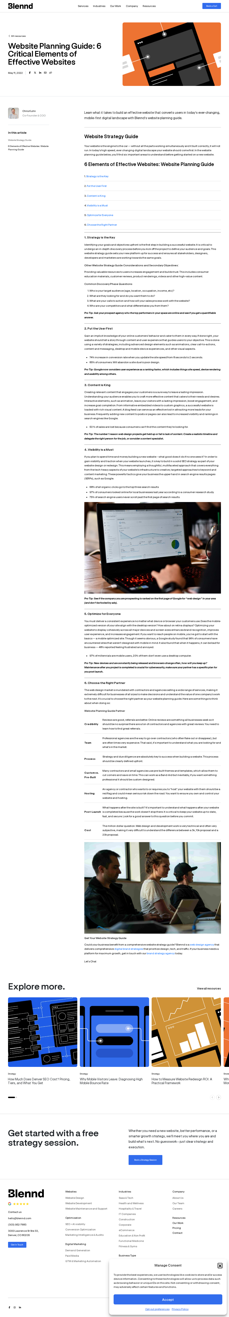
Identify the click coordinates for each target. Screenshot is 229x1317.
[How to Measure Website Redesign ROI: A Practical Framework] (186, 1044)
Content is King (96, 195)
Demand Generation (77, 1250)
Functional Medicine (131, 1240)
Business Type (127, 1255)
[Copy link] (50, 73)
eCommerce (126, 1230)
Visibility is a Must (97, 205)
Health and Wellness (131, 1203)
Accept (168, 1299)
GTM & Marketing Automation (83, 1261)
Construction (127, 1219)
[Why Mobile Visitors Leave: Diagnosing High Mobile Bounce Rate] (114, 1044)
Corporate (125, 1224)
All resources (18, 36)
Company (132, 5)
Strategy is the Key (97, 176)
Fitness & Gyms (128, 1246)
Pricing (176, 1227)
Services (83, 5)
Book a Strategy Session (145, 1159)
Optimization (73, 1217)
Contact (177, 1232)
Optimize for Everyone (100, 215)
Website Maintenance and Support (86, 1208)
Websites (70, 1191)
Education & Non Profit (132, 1235)
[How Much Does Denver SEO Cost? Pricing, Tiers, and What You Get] (42, 1044)
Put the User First (97, 185)
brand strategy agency (161, 953)
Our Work (115, 5)
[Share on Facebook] (29, 73)
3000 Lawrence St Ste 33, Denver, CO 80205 (23, 1232)
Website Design (74, 1197)
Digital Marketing (75, 1244)
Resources (149, 5)
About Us (177, 1197)
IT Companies (127, 1213)
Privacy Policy (180, 1308)
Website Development (78, 1203)
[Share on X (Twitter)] (35, 73)
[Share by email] (45, 73)
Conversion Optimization (80, 1229)
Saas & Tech (126, 1197)
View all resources (209, 988)
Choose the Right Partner (102, 224)
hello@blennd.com (19, 1218)
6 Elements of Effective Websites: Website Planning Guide (28, 148)
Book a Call (211, 5)
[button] (220, 1265)
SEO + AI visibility (75, 1224)
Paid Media (72, 1255)
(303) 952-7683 (17, 1224)
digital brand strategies (128, 948)
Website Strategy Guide (19, 140)
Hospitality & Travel (130, 1208)
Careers (177, 1208)
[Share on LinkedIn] (40, 73)
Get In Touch (17, 1244)
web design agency (202, 944)
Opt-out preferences (157, 1308)
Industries (99, 5)
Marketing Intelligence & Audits (84, 1234)
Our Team (178, 1203)
